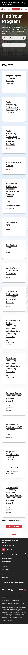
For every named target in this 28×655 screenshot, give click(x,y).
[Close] (25, 3)
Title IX (22, 603)
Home (3, 64)
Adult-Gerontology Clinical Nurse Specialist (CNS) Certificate (13, 107)
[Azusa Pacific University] (5, 9)
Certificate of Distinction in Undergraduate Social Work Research (12, 296)
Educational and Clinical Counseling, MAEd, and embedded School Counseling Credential (14, 328)
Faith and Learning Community (9, 572)
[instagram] (6, 590)
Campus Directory (6, 561)
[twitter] (15, 589)
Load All (14, 533)
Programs (10, 64)
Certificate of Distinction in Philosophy (12, 270)
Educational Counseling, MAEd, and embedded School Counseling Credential (14, 365)
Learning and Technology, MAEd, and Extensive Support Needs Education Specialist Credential (14, 495)
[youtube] (3, 590)
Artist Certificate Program (13, 164)
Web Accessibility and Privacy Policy (10, 603)
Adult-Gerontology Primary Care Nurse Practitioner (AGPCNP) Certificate (14, 137)
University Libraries (7, 558)
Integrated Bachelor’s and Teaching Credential (12, 455)
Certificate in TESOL (11, 246)
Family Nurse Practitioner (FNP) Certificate (14, 427)
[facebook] (9, 590)
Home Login (5, 577)
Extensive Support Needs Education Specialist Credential (14, 397)
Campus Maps (5, 569)
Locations (4, 567)
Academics (4, 564)
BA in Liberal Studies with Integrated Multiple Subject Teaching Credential (13, 190)
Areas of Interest (9, 45)
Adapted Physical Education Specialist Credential (13, 79)
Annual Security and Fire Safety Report (11, 600)
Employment (5, 575)
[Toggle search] (22, 9)
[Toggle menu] (26, 9)
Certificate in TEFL (11, 223)
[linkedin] (12, 590)
